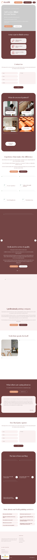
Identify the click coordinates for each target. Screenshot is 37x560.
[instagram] (3, 544)
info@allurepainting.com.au (4, 551)
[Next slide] (35, 240)
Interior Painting (21, 538)
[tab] (17, 270)
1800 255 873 (18, 2)
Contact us (27, 2)
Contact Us (17, 26)
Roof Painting (21, 542)
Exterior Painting (21, 539)
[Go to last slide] (2, 240)
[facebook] (1, 544)
